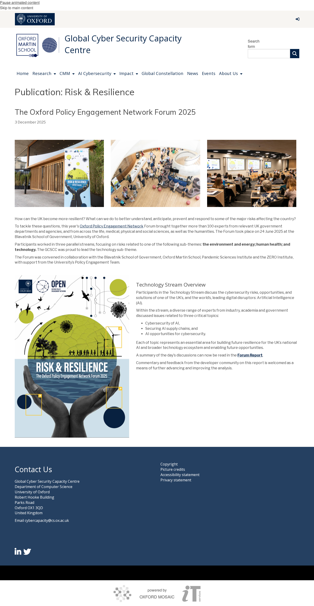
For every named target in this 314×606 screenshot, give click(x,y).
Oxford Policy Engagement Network (111, 226)
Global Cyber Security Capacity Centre (123, 44)
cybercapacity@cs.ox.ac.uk (47, 520)
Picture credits (172, 469)
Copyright (169, 464)
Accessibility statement (180, 474)
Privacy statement (175, 480)
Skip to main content (16, 7)
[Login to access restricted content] (297, 19)
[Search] (294, 53)
